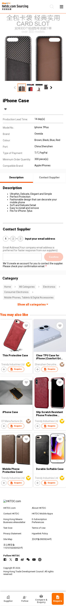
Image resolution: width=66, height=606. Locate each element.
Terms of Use (38, 528)
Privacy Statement (12, 533)
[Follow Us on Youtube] (34, 559)
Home (7, 286)
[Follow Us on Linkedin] (16, 559)
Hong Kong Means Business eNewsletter (14, 521)
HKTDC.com (9, 508)
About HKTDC (39, 508)
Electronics (49, 286)
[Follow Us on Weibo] (22, 559)
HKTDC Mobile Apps (42, 513)
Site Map (7, 539)
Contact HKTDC (11, 513)
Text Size (7, 528)
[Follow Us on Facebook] (5, 559)
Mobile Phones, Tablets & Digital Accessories (29, 297)
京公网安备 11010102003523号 (13, 546)
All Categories (27, 286)
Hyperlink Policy (40, 533)
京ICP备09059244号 (42, 539)
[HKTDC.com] (33, 503)
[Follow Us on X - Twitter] (10, 559)
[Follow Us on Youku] (39, 559)
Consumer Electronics (16, 292)
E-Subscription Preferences (39, 521)
